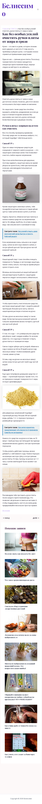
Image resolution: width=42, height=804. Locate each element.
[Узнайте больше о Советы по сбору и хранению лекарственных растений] (21, 594)
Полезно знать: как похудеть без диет (20, 554)
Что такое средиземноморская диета (19, 580)
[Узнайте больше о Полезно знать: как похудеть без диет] (21, 542)
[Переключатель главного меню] (38, 9)
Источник (6, 511)
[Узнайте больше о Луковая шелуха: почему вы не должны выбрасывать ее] (21, 623)
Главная (5, 29)
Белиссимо (17, 9)
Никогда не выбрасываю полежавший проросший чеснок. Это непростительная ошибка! (20, 666)
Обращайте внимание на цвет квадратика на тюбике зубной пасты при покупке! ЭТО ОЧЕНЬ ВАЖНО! (19, 697)
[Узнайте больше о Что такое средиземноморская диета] (21, 568)
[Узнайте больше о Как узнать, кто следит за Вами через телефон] (21, 742)
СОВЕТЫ (13, 29)
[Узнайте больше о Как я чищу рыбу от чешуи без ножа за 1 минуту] (21, 714)
